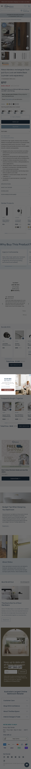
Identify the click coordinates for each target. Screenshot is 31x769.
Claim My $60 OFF (8, 389)
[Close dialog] (30, 375)
